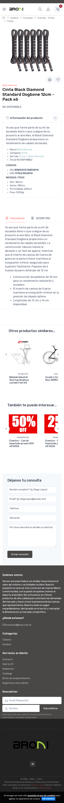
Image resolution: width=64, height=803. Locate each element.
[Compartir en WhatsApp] (49, 79)
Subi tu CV (7, 664)
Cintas (10, 21)
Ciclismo (6, 639)
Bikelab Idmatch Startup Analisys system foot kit (19, 380)
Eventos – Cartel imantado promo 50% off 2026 (21, 443)
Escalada (28, 18)
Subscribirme (50, 708)
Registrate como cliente (15, 683)
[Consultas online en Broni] (33, 764)
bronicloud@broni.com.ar (18, 625)
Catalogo (7, 673)
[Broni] (16, 9)
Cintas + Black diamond (31, 156)
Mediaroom (8, 669)
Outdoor (14, 18)
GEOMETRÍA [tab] (42, 218)
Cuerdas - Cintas (45, 18)
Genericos (23, 437)
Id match (23, 374)
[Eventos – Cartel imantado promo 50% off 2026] (23, 424)
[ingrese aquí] (37, 785)
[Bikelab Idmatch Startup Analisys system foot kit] (23, 355)
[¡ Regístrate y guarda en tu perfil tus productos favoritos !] (58, 79)
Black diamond (24, 149)
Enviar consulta (20, 554)
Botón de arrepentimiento (16, 678)
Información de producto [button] (26, 118)
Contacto (7, 659)
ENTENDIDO (48, 799)
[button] (40, 9)
